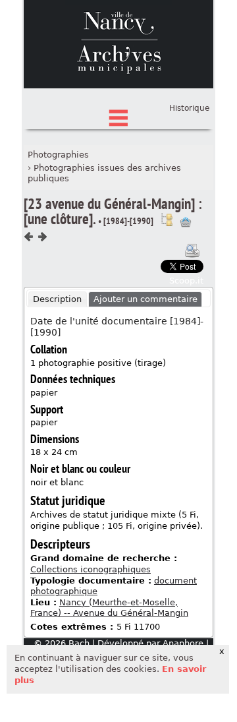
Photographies (58, 155)
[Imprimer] (192, 250)
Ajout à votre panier (186, 222)
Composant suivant (42, 236)
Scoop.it (186, 281)
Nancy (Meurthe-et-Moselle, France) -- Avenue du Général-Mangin (109, 607)
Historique (189, 108)
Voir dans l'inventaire (166, 219)
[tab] (57, 299)
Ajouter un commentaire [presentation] (145, 299)
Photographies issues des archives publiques (104, 173)
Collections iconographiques (90, 569)
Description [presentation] (57, 299)
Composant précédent (29, 236)
